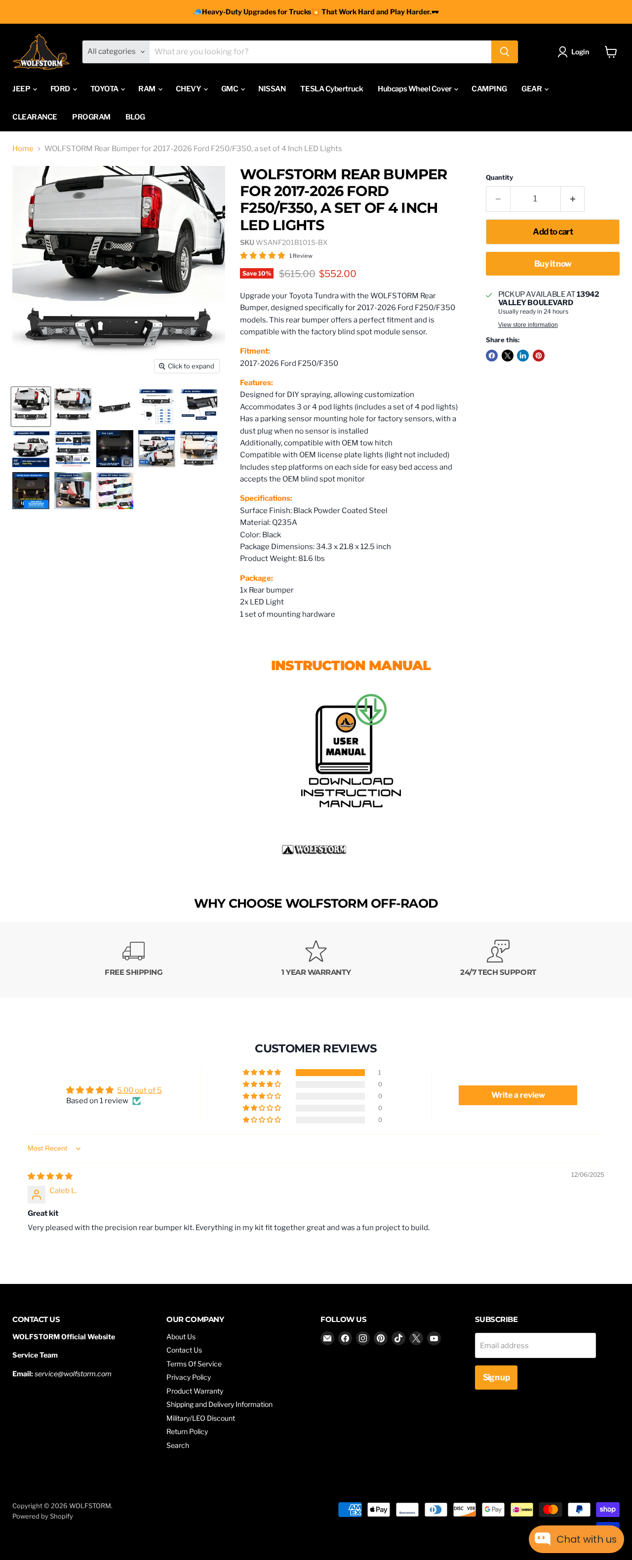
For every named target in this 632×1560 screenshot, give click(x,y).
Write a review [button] (518, 1095)
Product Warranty (194, 1391)
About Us (181, 1336)
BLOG (135, 117)
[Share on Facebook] (492, 355)
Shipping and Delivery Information (219, 1404)
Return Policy (187, 1431)
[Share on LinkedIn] (523, 355)
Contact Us (184, 1350)
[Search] (504, 51)
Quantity (499, 177)
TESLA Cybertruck (331, 88)
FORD (61, 88)
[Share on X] (508, 355)
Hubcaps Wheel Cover (415, 88)
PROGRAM (91, 117)
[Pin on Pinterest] (539, 355)
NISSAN (271, 88)
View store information (528, 324)
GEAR (532, 88)
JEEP (22, 88)
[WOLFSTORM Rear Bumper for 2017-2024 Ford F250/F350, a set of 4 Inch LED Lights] (351, 815)
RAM (147, 88)
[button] (262, 1072)
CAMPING (489, 88)
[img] (50, 1176)
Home (23, 149)
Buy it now (552, 264)
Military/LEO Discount (200, 1418)
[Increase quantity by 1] (573, 198)
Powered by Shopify (42, 1516)
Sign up (496, 1377)
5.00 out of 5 (139, 1090)
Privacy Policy (188, 1377)
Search (177, 1445)
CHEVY (189, 88)
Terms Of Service (194, 1364)
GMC (230, 88)
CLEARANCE (34, 117)
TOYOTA (105, 88)
